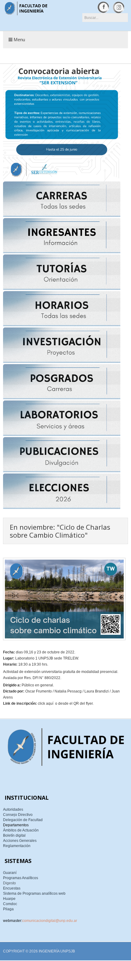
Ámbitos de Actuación (21, 830)
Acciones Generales (20, 841)
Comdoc (10, 904)
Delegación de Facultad (23, 820)
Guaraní (9, 873)
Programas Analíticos (20, 878)
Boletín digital (14, 835)
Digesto (9, 883)
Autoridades (13, 809)
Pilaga (8, 909)
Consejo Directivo (18, 815)
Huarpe (9, 899)
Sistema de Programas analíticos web (34, 893)
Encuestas (11, 888)
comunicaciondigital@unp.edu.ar (49, 921)
